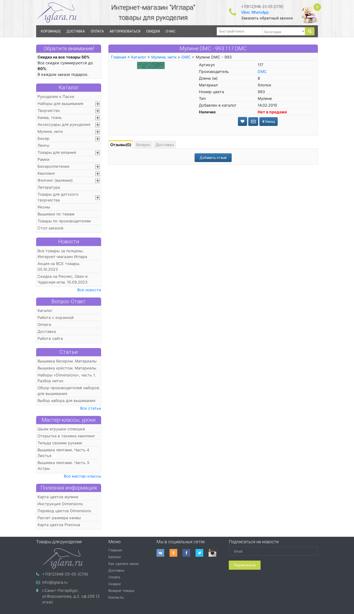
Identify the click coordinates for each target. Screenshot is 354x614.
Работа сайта (50, 338)
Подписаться (245, 565)
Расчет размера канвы (59, 517)
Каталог (69, 87)
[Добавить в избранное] (242, 121)
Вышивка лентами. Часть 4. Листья (64, 452)
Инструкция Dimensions (60, 503)
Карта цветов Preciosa (59, 524)
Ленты (43, 145)
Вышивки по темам (56, 214)
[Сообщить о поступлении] (253, 121)
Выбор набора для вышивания (66, 400)
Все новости (89, 289)
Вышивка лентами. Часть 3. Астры (64, 465)
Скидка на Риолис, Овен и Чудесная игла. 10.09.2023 (63, 279)
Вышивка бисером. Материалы (67, 361)
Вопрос (143, 144)
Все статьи (90, 408)
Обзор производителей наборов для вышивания (68, 390)
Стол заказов (50, 228)
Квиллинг (46, 173)
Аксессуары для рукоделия (64, 124)
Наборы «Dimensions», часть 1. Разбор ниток (67, 378)
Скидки (114, 584)
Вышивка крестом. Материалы (67, 368)
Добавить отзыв (213, 158)
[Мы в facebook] (189, 553)
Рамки (44, 159)
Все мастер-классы (82, 476)
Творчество (49, 110)
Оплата (44, 324)
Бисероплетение (53, 166)
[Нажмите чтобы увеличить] (151, 65)
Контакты (116, 597)
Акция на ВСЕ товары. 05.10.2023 (59, 266)
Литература (49, 187)
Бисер (43, 138)
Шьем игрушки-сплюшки (61, 429)
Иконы (44, 207)
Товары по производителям (64, 221)
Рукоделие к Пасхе (56, 96)
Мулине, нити (50, 131)
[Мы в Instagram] (215, 553)
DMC (186, 57)
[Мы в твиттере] (202, 553)
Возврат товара (121, 590)
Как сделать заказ (123, 564)
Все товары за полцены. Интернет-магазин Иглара (62, 253)
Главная (118, 57)
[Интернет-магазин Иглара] (56, 12)
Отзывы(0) (120, 144)
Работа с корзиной (56, 317)
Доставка (47, 331)
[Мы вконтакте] (163, 553)
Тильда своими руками (60, 442)
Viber (245, 12)
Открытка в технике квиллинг (66, 435)
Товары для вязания (57, 152)
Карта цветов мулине (58, 496)
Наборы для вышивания (60, 103)
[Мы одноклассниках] (176, 553)
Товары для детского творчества (58, 197)
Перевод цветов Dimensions (64, 510)
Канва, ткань (50, 117)
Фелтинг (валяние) (55, 180)
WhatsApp (260, 12)
